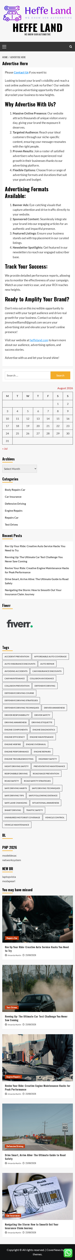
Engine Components (16, 729)
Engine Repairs (13, 510)
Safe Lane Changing (16, 803)
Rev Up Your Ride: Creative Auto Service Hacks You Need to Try (35, 548)
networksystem (11, 860)
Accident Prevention (17, 656)
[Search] (71, 47)
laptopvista (9, 876)
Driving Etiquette (42, 722)
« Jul (5, 448)
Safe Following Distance (43, 795)
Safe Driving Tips (14, 795)
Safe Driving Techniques (46, 788)
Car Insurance (13, 496)
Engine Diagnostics (44, 729)
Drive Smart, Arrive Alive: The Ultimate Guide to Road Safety (37, 581)
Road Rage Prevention (46, 773)
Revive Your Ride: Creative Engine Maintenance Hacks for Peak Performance (37, 570)
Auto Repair (47, 663)
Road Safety (12, 781)
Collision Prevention (17, 685)
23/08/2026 (30, 955)
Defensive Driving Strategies (21, 700)
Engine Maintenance (42, 737)
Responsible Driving (16, 773)
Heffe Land (37, 27)
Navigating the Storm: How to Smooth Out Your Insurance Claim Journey (33, 592)
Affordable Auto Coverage (50, 656)
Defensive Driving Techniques (22, 707)
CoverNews (54, 1249)
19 (27, 425)
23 (67, 425)
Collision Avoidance (42, 678)
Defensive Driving (15, 503)
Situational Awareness (45, 803)
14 (48, 418)
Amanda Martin (14, 955)
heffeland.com (39, 340)
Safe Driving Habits (16, 788)
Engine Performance (17, 751)
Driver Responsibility (17, 715)
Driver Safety (42, 715)
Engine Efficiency (15, 737)
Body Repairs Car (15, 489)
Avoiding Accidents (16, 671)
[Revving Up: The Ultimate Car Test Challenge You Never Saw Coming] (37, 988)
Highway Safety (48, 759)
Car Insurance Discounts (46, 671)
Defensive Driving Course (19, 693)
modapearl (8, 881)
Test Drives (11, 524)
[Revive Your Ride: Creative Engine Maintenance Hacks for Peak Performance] (37, 1057)
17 (7, 425)
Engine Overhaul (36, 744)
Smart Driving (13, 810)
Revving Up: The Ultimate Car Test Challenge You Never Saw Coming (34, 559)
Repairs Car (11, 517)
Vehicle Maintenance (17, 824)
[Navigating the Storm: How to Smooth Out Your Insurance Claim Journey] (37, 1196)
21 (48, 425)
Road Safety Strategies (37, 781)
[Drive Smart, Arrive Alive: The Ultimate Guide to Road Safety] (37, 1127)
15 (57, 418)
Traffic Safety (34, 810)
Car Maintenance (15, 678)
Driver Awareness (54, 707)
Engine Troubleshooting (19, 759)
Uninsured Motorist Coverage (22, 817)
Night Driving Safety (17, 766)
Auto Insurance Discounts (20, 663)
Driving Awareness (16, 722)
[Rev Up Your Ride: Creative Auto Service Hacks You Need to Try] (37, 919)
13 (38, 418)
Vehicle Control (54, 817)
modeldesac (9, 855)
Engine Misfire (13, 744)
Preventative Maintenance (49, 766)
